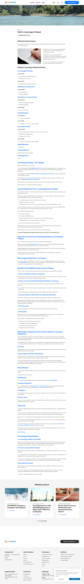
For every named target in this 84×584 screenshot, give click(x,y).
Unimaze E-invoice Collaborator (68, 554)
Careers (25, 560)
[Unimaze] (10, 3)
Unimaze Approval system (66, 556)
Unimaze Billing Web (65, 558)
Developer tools (45, 556)
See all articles (43, 521)
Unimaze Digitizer (64, 560)
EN (53, 2)
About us (25, 554)
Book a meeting (72, 2)
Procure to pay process (28, 564)
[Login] (62, 2)
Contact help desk (27, 578)
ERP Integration (45, 560)
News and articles (27, 562)
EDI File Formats (45, 562)
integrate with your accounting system (39, 386)
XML (43, 566)
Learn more (11, 510)
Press (24, 556)
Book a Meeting (21, 432)
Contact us (25, 576)
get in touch (60, 423)
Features (32, 2)
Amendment (23, 262)
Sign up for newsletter (69, 541)
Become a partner (27, 579)
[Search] (58, 2)
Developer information (47, 554)
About (43, 2)
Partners (25, 558)
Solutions (38, 2)
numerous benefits (33, 244)
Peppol (43, 564)
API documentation (46, 558)
